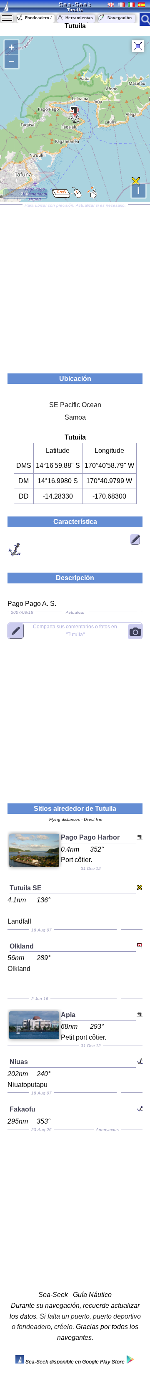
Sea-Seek (75, 4)
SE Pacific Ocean (75, 404)
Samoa (75, 417)
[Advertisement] (75, 286)
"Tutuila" (75, 630)
